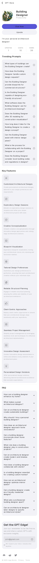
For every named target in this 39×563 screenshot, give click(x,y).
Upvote (19, 32)
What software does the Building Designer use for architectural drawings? (16, 106)
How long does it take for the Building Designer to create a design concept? (17, 127)
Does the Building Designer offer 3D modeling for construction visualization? (16, 117)
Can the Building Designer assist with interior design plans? (16, 138)
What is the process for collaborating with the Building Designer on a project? (18, 148)
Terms (27, 560)
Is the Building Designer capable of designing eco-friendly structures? (16, 95)
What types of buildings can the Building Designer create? (17, 65)
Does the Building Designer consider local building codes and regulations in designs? (17, 159)
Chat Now (19, 26)
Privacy (21, 560)
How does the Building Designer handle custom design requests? (15, 74)
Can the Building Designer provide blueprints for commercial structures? (16, 85)
